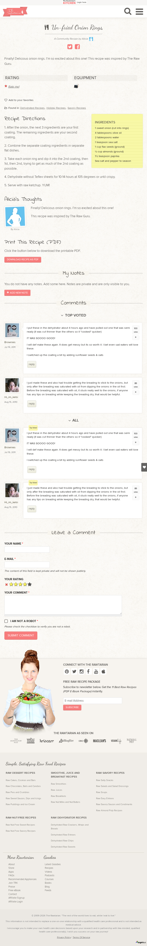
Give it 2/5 (16, 584)
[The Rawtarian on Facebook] (89, 671)
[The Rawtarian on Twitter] (74, 671)
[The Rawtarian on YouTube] (96, 671)
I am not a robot (24, 621)
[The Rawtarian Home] (15, 12)
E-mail (10, 559)
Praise (11, 886)
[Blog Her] (66, 741)
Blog (47, 886)
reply (32, 364)
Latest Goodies (53, 864)
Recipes (49, 868)
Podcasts (49, 875)
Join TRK (13, 883)
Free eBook (14, 890)
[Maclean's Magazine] (99, 741)
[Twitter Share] (70, 47)
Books (48, 883)
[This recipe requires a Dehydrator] (76, 86)
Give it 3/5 (20, 584)
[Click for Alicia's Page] (91, 40)
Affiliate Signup (16, 897)
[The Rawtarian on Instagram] (81, 671)
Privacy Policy (64, 937)
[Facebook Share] (77, 47)
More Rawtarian (20, 857)
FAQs (11, 875)
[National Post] (132, 741)
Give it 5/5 (29, 584)
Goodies (50, 857)
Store (11, 868)
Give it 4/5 (25, 584)
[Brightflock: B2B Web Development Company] (141, 942)
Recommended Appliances (22, 879)
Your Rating (13, 579)
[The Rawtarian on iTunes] (103, 671)
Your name (13, 544)
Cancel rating (6, 584)
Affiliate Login (15, 901)
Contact (12, 894)
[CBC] (83, 741)
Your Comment (16, 593)
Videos (48, 871)
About (11, 864)
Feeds (48, 890)
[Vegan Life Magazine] (116, 741)
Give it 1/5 (11, 584)
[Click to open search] (127, 11)
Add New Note (19, 292)
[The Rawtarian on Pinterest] (67, 671)
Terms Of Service (81, 937)
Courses (49, 879)
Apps (11, 871)
